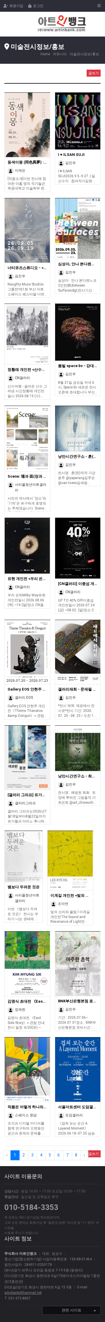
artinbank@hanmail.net (23, 1293)
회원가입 (16, 6)
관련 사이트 (71, 1310)
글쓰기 (93, 73)
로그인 (38, 6)
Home (45, 54)
